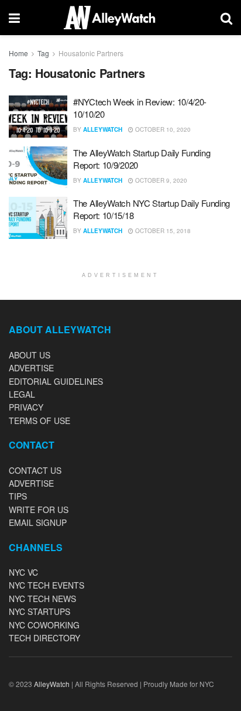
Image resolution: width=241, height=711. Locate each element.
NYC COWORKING (44, 625)
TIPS (18, 496)
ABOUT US (29, 355)
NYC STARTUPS (39, 611)
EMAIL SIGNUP (38, 522)
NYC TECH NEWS (42, 598)
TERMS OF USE (39, 420)
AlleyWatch (102, 129)
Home (18, 53)
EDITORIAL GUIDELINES (56, 381)
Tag (43, 53)
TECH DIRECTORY (44, 638)
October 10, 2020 (162, 129)
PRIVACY (26, 407)
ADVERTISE (31, 368)
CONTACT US (35, 470)
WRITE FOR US (38, 509)
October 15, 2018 (162, 231)
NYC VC (23, 572)
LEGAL (22, 394)
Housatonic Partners (90, 53)
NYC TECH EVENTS (46, 585)
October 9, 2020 (160, 180)
